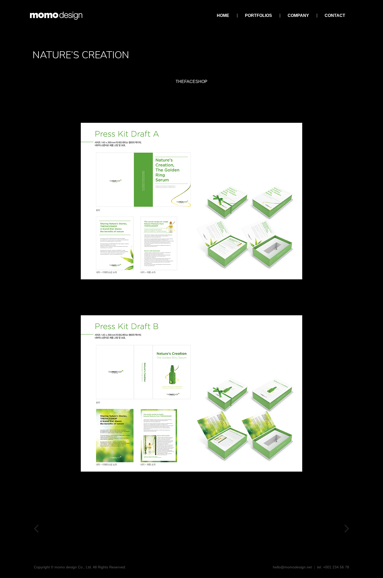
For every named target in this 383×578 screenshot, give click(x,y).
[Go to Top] (375, 570)
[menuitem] (223, 15)
